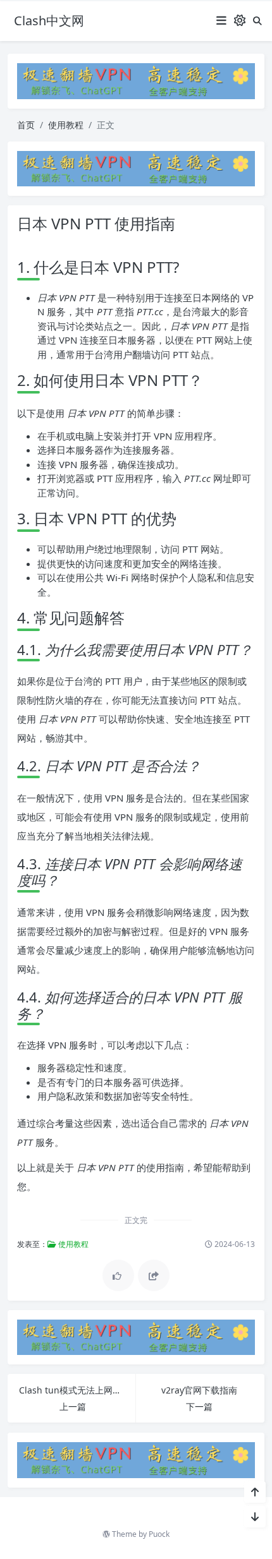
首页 (26, 125)
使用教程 (65, 125)
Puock (159, 1534)
